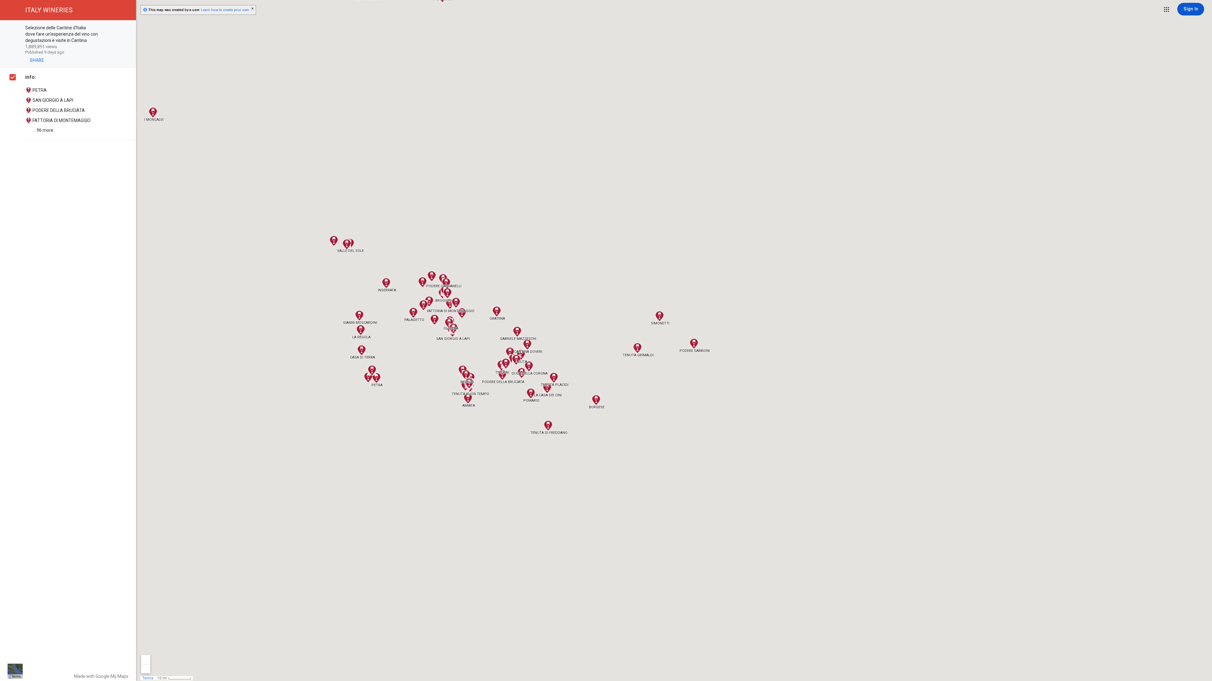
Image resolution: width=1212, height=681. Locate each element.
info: (30, 77)
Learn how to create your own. (225, 10)
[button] (1166, 9)
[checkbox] (128, 28)
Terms (16, 676)
